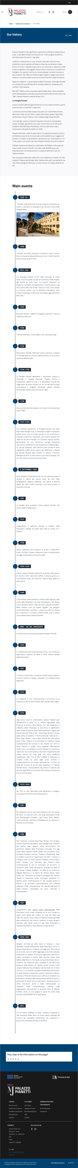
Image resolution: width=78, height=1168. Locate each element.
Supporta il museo (30, 1108)
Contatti (27, 1117)
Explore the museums (23, 23)
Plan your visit (13, 1105)
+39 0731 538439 (15, 1142)
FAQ (26, 1114)
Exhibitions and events (15, 1111)
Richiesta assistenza (31, 1111)
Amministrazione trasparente (45, 1110)
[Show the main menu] (2, 12)
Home (11, 23)
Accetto (70, 1162)
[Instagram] (52, 12)
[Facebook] (49, 12)
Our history (28, 1105)
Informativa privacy (58, 1162)
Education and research (13, 1116)
